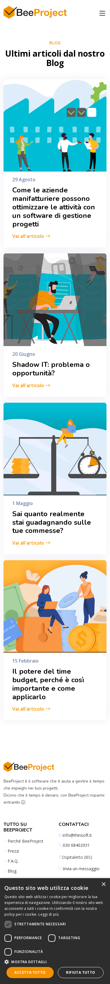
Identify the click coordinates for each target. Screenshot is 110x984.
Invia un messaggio (81, 869)
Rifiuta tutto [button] (80, 972)
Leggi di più (48, 914)
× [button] (103, 884)
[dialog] (55, 931)
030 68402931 (76, 845)
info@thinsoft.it (77, 835)
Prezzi (13, 851)
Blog (12, 871)
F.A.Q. (13, 861)
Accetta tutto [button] (29, 972)
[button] (55, 962)
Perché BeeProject (25, 841)
